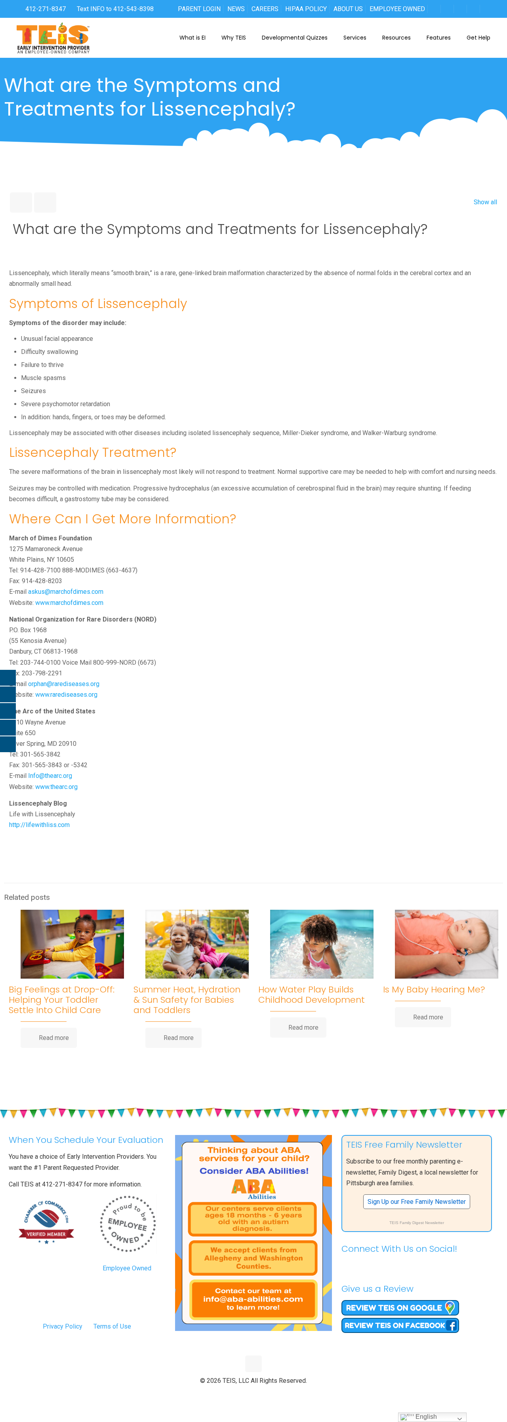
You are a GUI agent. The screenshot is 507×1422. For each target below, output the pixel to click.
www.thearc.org (56, 787)
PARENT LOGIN (199, 9)
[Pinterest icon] (262, 1393)
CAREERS (265, 9)
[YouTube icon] (254, 1393)
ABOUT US (348, 9)
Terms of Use (112, 1326)
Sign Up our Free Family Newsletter (417, 1201)
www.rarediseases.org (66, 694)
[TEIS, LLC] (53, 37)
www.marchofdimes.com (69, 602)
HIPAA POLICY (306, 9)
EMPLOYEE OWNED (397, 9)
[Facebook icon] (237, 1393)
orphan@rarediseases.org (63, 684)
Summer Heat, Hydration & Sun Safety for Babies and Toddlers (186, 999)
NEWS (236, 9)
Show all (485, 202)
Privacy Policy (62, 1326)
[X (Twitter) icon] (245, 1393)
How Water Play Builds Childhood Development (311, 994)
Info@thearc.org (50, 775)
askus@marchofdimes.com (65, 591)
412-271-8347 (45, 9)
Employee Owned (127, 1268)
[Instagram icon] (270, 1393)
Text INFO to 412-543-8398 (115, 9)
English (425, 1416)
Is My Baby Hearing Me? (434, 989)
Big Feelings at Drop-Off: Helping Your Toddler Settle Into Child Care (61, 999)
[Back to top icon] (253, 1363)
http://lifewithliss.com (39, 825)
